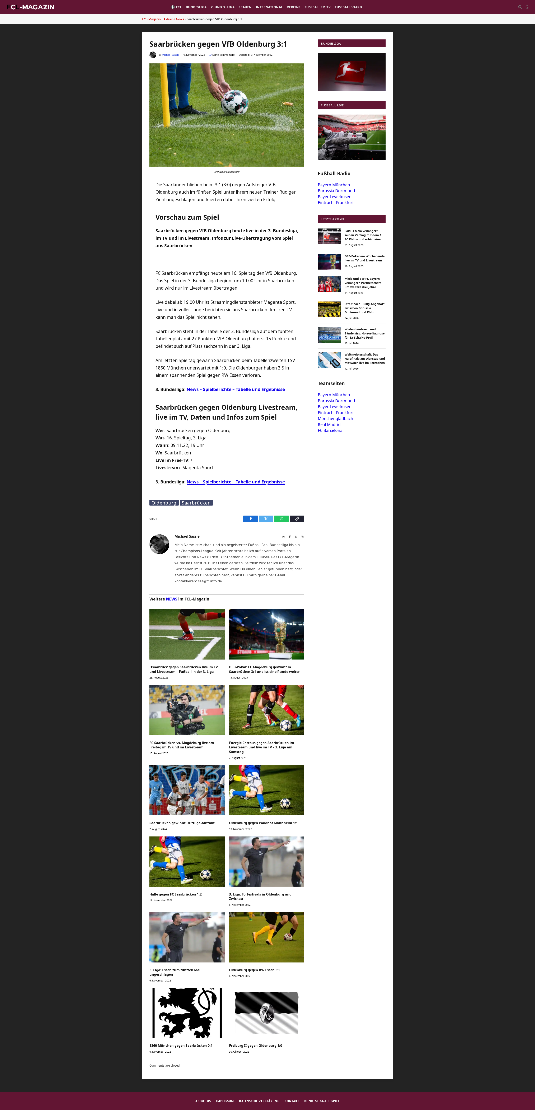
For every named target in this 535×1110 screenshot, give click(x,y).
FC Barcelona (330, 430)
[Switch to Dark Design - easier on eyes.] (527, 7)
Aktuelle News (173, 19)
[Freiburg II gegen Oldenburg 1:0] (266, 1013)
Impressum (225, 1101)
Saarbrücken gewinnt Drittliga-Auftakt (182, 823)
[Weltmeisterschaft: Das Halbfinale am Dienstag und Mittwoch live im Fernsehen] (329, 360)
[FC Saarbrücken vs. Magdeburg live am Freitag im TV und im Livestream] (187, 710)
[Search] (520, 7)
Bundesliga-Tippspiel (321, 1101)
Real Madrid (329, 424)
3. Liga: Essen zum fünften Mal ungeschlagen (174, 972)
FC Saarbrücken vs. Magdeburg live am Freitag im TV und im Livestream (181, 745)
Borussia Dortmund (336, 190)
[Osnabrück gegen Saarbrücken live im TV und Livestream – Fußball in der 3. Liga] (187, 634)
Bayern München (334, 185)
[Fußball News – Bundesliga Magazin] (30, 7)
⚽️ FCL (176, 7)
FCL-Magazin (151, 19)
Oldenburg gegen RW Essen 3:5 (254, 970)
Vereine (294, 7)
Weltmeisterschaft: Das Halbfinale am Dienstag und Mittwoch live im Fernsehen (365, 358)
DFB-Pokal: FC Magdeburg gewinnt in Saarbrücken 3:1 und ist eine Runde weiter (264, 669)
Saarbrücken (196, 503)
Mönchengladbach (335, 418)
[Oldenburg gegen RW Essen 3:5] (266, 937)
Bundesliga (196, 7)
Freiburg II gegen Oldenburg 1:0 (255, 1045)
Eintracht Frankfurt (336, 202)
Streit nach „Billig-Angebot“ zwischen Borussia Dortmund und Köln (365, 308)
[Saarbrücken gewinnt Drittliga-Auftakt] (187, 790)
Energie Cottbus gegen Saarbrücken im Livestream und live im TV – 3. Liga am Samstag (261, 747)
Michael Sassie (170, 55)
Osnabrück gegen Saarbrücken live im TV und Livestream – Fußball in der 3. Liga (183, 669)
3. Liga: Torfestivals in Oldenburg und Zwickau (260, 896)
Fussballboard (348, 7)
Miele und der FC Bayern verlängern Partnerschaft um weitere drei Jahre (363, 283)
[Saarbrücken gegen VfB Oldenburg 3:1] (226, 166)
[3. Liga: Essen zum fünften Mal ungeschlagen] (187, 937)
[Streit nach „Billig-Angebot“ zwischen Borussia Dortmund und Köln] (329, 309)
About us (203, 1101)
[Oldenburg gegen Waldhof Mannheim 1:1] (266, 790)
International (269, 7)
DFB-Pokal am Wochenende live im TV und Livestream (365, 258)
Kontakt (292, 1101)
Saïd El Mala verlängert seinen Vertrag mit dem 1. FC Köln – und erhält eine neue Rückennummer (363, 235)
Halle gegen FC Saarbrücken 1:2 (175, 894)
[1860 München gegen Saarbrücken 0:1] (187, 1013)
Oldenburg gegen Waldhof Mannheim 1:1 (263, 823)
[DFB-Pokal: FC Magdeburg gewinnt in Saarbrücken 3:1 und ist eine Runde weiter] (266, 634)
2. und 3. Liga (222, 7)
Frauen (245, 7)
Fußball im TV (318, 7)
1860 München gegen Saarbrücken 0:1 (181, 1045)
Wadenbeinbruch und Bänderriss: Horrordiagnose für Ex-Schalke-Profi (365, 333)
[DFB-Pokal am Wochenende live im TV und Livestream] (329, 262)
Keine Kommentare (223, 55)
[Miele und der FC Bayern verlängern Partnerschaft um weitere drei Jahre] (329, 284)
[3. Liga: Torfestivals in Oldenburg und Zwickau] (266, 861)
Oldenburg (164, 503)
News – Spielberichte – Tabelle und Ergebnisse (236, 389)
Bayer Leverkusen (335, 196)
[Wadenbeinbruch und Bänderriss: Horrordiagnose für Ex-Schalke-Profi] (329, 335)
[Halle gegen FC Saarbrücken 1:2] (187, 861)
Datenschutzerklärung (259, 1101)
